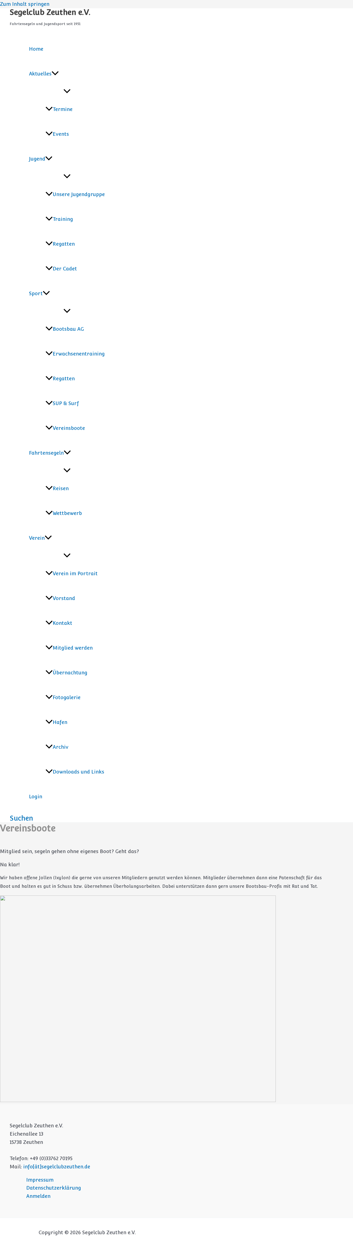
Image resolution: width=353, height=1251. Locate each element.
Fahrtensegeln (46, 453)
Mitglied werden (73, 648)
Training (63, 219)
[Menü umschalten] (67, 91)
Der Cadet (65, 269)
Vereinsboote (69, 428)
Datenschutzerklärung (53, 1188)
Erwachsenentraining (79, 354)
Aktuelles (40, 74)
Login (35, 796)
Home (36, 49)
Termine (63, 109)
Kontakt (62, 623)
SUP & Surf (66, 403)
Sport (36, 293)
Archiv (60, 747)
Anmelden (38, 1196)
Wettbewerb (67, 513)
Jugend (37, 159)
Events (61, 134)
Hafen (60, 722)
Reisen (61, 488)
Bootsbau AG (68, 329)
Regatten (64, 244)
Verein (37, 538)
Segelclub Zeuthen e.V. (50, 12)
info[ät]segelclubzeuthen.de (56, 1166)
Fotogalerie (67, 697)
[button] (55, 73)
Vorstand (64, 598)
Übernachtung (70, 672)
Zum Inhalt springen (24, 4)
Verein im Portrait (75, 573)
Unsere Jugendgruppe (79, 194)
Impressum (40, 1180)
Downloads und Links (78, 772)
